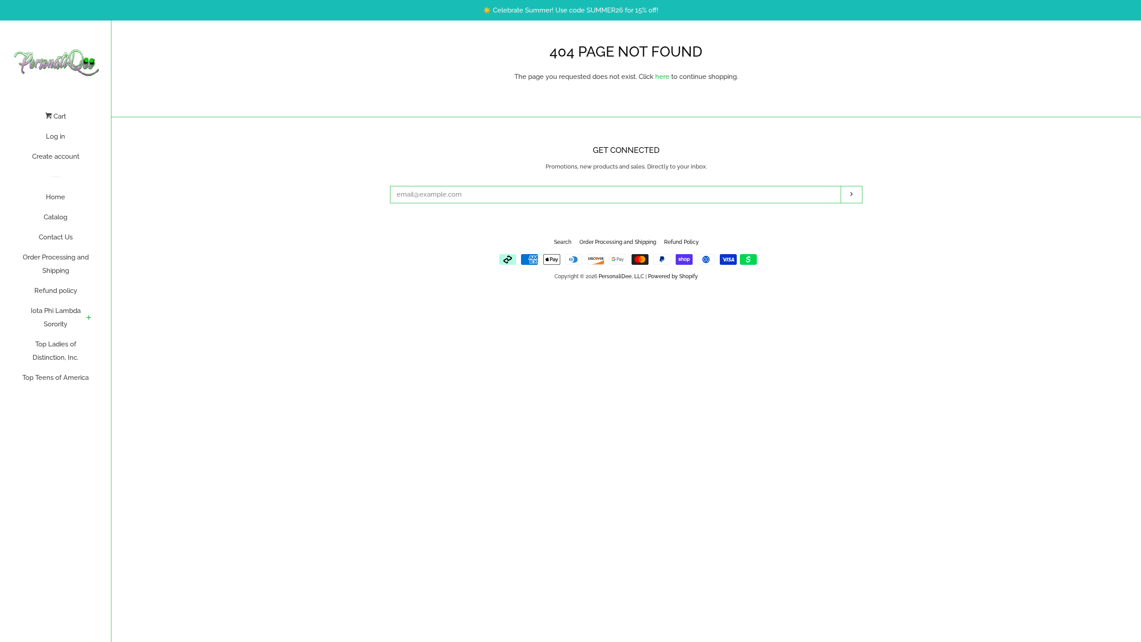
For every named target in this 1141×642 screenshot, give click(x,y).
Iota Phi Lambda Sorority (56, 317)
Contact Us (56, 237)
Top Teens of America (55, 378)
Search (562, 242)
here (662, 77)
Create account (55, 156)
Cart (59, 116)
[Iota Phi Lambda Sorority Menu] (89, 318)
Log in (55, 136)
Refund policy (55, 291)
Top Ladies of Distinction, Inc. (55, 351)
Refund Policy (681, 242)
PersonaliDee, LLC (621, 276)
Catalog (55, 217)
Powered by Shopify (673, 276)
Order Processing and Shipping (56, 264)
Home (55, 197)
